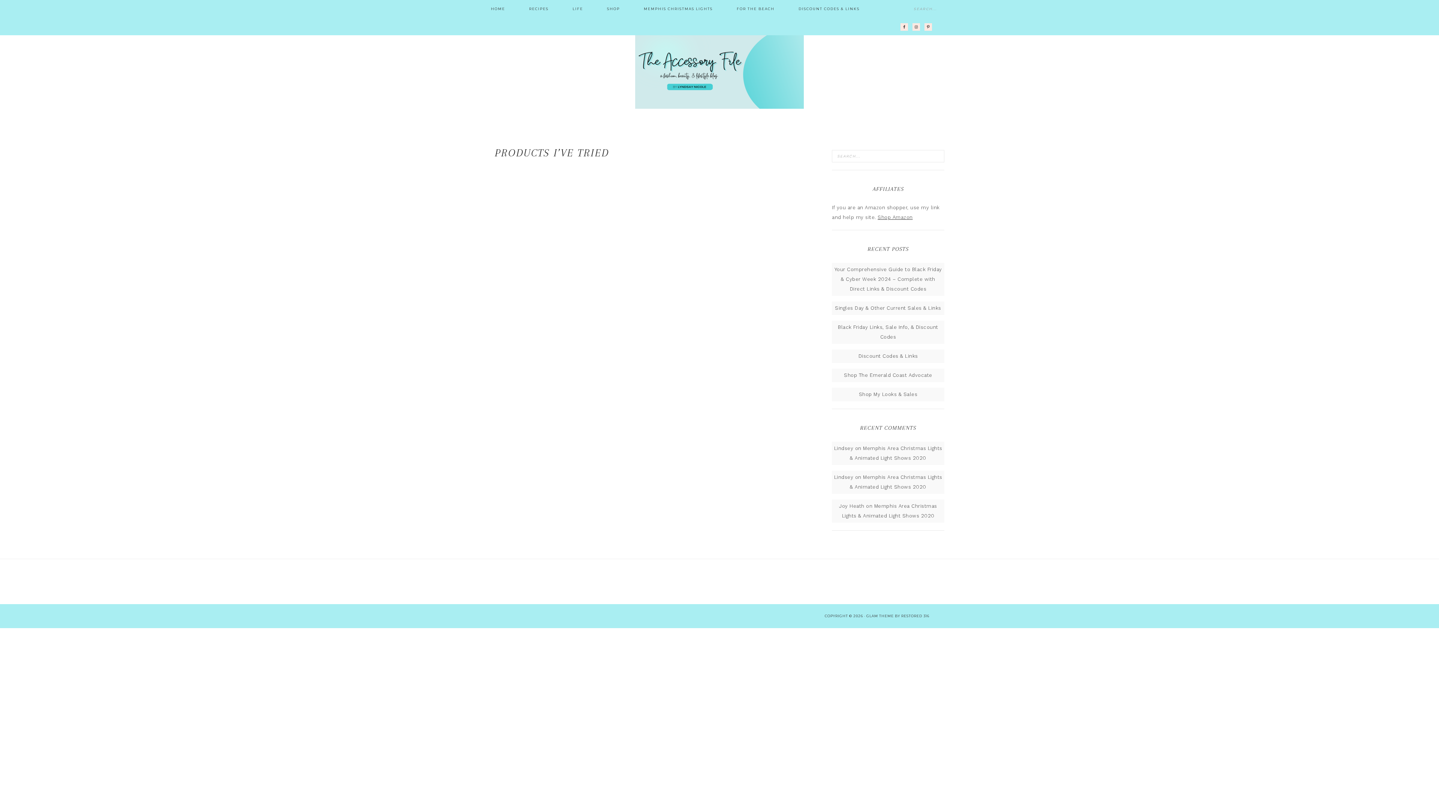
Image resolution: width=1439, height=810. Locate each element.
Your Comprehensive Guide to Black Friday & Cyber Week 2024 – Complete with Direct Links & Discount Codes (888, 279)
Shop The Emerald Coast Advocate (888, 375)
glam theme (880, 616)
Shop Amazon (895, 217)
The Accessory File (719, 71)
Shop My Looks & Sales (888, 394)
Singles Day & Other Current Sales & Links (888, 308)
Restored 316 (915, 616)
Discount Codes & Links (888, 356)
